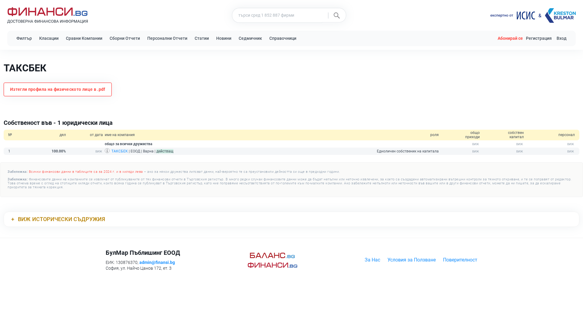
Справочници (282, 38)
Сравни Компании (84, 38)
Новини (223, 38)
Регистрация (539, 38)
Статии (202, 38)
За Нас (372, 260)
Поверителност (460, 260)
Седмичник (250, 38)
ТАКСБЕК (119, 151)
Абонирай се (510, 38)
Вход (562, 38)
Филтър (24, 38)
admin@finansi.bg (157, 262)
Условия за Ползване (411, 260)
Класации (49, 38)
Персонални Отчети (167, 38)
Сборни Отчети (125, 38)
